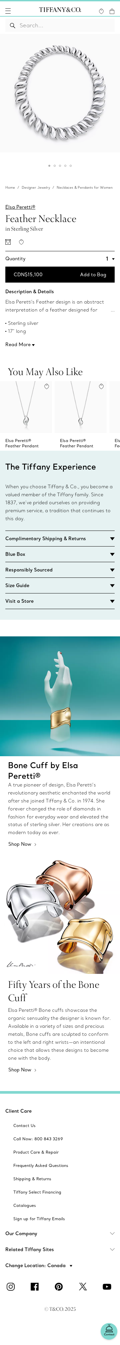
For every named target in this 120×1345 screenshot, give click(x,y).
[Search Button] (12, 25)
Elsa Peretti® (20, 207)
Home (10, 187)
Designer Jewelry (36, 187)
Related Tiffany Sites (29, 1249)
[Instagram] (12, 1287)
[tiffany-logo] (60, 11)
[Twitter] (84, 1287)
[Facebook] (36, 1287)
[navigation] (8, 11)
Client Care (18, 1111)
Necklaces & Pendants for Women (85, 187)
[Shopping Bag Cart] (112, 11)
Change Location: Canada (36, 1265)
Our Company (21, 1233)
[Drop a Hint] (8, 242)
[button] (8, 11)
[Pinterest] (60, 1287)
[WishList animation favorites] (101, 11)
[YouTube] (108, 1287)
